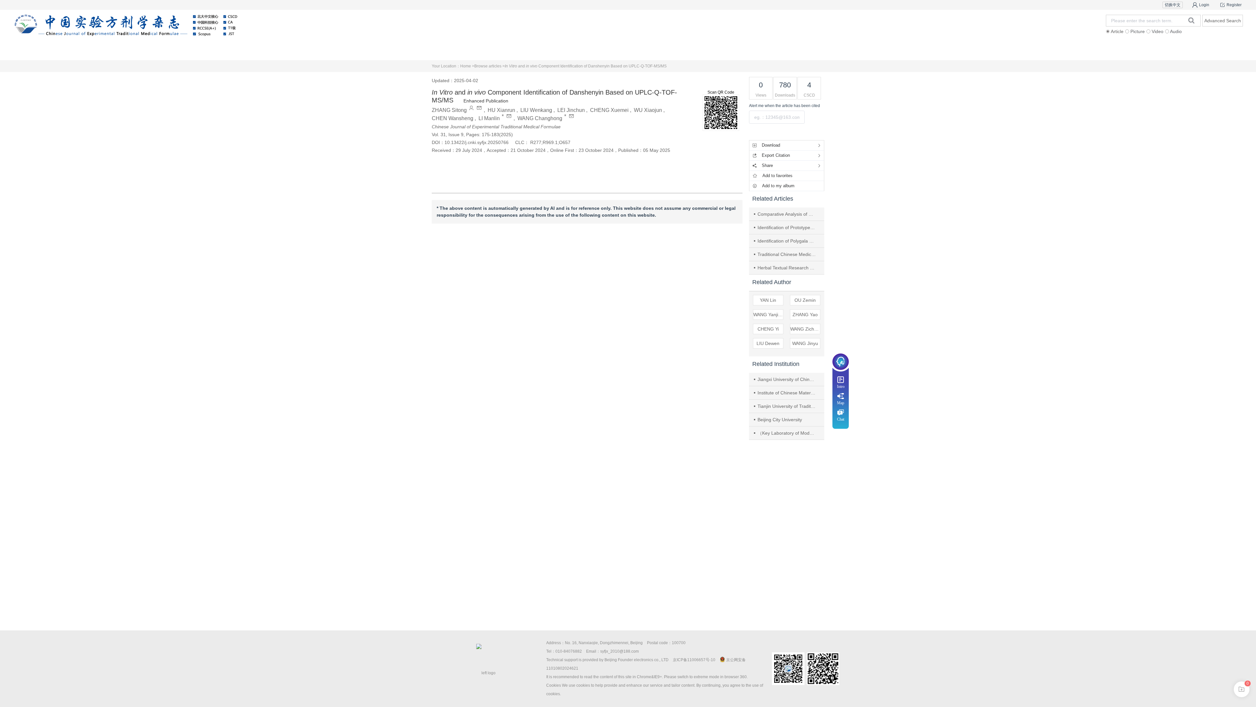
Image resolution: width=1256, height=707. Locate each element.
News (667, 47)
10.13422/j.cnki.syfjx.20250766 (477, 142)
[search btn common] (1191, 20)
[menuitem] (140, 47)
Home (140, 47)
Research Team (1018, 47)
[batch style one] (1241, 689)
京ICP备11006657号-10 (694, 660)
